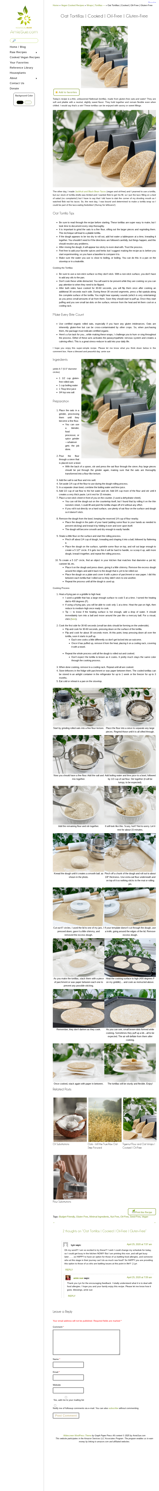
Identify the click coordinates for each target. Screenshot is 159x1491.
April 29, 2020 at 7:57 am (139, 1244)
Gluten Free (82, 1216)
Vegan (145, 1216)
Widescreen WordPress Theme (77, 1435)
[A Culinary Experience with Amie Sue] (24, 19)
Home (56, 5)
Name (56, 1359)
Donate (14, 88)
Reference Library (21, 67)
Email (56, 1372)
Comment (58, 1327)
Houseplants (18, 72)
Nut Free (114, 1216)
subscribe (113, 1408)
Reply (69, 1269)
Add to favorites (68, 92)
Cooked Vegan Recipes (25, 57)
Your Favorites (19, 62)
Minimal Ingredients (99, 1216)
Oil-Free (124, 1216)
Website (57, 1385)
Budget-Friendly (67, 1216)
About (13, 78)
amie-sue (78, 1278)
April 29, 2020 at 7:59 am (139, 1277)
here (73, 619)
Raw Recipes (18, 52)
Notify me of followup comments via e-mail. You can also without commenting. (96, 1408)
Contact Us (17, 83)
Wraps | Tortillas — (96, 5)
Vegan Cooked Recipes (72, 5)
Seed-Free (135, 1216)
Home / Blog (18, 46)
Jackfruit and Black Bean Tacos (90, 191)
